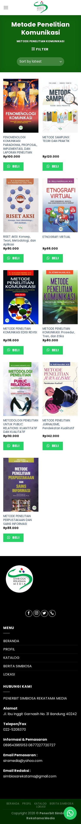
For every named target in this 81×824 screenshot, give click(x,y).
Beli (15, 166)
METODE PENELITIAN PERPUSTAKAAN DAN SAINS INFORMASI (17, 520)
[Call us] (52, 613)
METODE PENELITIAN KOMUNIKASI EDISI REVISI (20, 330)
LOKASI (9, 674)
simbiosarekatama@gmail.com (29, 776)
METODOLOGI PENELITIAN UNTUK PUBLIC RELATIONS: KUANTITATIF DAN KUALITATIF (20, 426)
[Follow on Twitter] (44, 613)
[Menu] (5, 7)
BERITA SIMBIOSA (17, 666)
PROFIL (9, 649)
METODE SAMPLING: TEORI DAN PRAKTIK (56, 139)
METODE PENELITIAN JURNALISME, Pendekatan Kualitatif (58, 424)
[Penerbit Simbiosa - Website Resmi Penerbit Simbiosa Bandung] (40, 7)
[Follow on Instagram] (36, 613)
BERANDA (11, 641)
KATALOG (11, 657)
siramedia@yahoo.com (22, 760)
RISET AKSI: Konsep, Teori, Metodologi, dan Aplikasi (19, 240)
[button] (70, 813)
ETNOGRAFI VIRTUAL (56, 237)
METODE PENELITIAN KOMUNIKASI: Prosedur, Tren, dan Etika (59, 332)
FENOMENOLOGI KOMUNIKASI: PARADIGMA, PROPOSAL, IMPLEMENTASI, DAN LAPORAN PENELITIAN (20, 145)
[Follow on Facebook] (28, 613)
